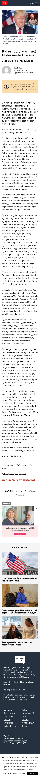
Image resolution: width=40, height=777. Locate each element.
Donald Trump (30, 491)
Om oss (25, 719)
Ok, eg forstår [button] (32, 773)
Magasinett (9, 716)
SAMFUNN (9, 491)
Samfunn (8, 710)
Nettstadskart (28, 722)
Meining (7, 719)
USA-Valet (20, 495)
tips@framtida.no (11, 738)
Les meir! (22, 773)
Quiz (24, 716)
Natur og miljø (28, 713)
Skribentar (8, 722)
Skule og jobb (10, 713)
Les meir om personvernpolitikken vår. (18, 698)
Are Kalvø (18, 491)
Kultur (25, 710)
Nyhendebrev (10, 726)
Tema (24, 726)
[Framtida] (5, 3)
